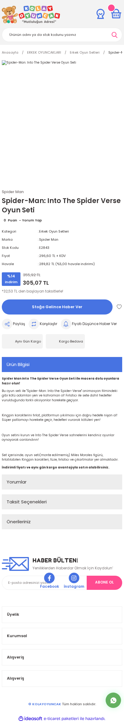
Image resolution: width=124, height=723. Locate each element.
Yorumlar (16, 482)
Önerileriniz (19, 521)
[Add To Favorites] (119, 307)
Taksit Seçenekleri (27, 502)
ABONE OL (104, 582)
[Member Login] (101, 13)
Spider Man (48, 239)
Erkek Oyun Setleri (54, 231)
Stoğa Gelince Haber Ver (57, 306)
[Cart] (116, 13)
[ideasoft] (30, 718)
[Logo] (31, 14)
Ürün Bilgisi (18, 364)
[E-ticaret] (61, 718)
